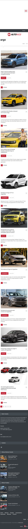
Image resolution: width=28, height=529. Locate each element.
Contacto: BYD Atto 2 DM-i (13, 495)
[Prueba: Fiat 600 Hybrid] (3, 506)
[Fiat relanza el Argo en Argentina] (14, 257)
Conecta (14, 514)
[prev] (5, 456)
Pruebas (12, 512)
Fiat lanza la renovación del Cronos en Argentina (8, 311)
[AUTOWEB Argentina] (14, 35)
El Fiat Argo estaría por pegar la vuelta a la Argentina (9, 349)
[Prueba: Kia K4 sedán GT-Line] (3, 467)
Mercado (9, 514)
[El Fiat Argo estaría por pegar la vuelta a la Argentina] (14, 337)
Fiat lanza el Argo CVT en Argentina (7, 193)
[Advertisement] (14, 14)
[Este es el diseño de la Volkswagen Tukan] (3, 458)
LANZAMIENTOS (4, 197)
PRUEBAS (13, 467)
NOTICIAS (3, 116)
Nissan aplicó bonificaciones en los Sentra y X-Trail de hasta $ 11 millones (14, 474)
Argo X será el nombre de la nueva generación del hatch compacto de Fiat (8, 73)
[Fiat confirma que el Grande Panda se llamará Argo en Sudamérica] (14, 138)
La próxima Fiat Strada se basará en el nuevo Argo (9, 111)
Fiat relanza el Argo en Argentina (9, 269)
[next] (5, 477)
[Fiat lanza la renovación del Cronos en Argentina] (14, 298)
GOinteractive (20, 522)
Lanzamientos (18, 512)
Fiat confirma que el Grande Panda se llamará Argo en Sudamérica (8, 151)
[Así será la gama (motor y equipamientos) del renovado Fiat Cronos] (14, 375)
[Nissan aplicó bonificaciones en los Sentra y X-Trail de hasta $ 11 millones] (3, 475)
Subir (24, 519)
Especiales (2, 514)
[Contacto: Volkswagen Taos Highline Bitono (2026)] (3, 489)
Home (24, 43)
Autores (21, 526)
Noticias (6, 512)
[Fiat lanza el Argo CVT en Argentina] (14, 181)
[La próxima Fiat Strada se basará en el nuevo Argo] (14, 99)
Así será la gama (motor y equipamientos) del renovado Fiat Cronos (8, 388)
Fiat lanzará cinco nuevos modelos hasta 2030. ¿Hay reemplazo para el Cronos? (8, 231)
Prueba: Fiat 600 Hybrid (13, 503)
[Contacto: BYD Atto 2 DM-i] (3, 498)
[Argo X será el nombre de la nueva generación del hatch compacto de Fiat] (14, 60)
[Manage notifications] (25, 526)
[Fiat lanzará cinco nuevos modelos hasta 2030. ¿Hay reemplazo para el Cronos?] (14, 218)
